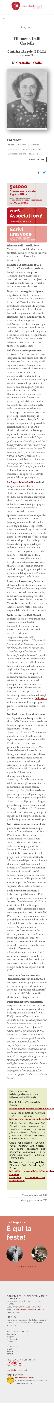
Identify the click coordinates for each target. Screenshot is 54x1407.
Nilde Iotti (41, 698)
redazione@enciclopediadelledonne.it (29, 1309)
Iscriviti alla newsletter (16, 1370)
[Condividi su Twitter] (44, 172)
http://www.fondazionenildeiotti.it (29, 1119)
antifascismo (22, 145)
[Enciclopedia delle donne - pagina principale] (27, 5)
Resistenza (34, 145)
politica (11, 145)
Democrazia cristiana (17, 154)
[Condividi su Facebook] (38, 172)
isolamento (33, 154)
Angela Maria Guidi (22, 482)
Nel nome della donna (24, 1378)
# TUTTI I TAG (36, 159)
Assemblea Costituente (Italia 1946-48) (24, 149)
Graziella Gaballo (29, 63)
